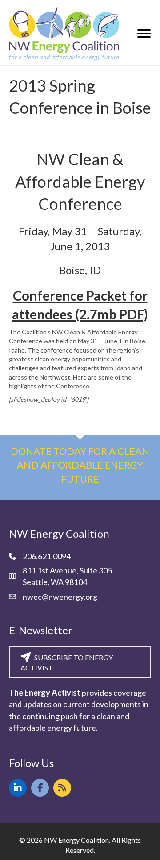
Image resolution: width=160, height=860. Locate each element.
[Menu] (144, 33)
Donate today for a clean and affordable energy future (80, 465)
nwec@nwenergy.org (60, 596)
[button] (18, 788)
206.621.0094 (47, 556)
